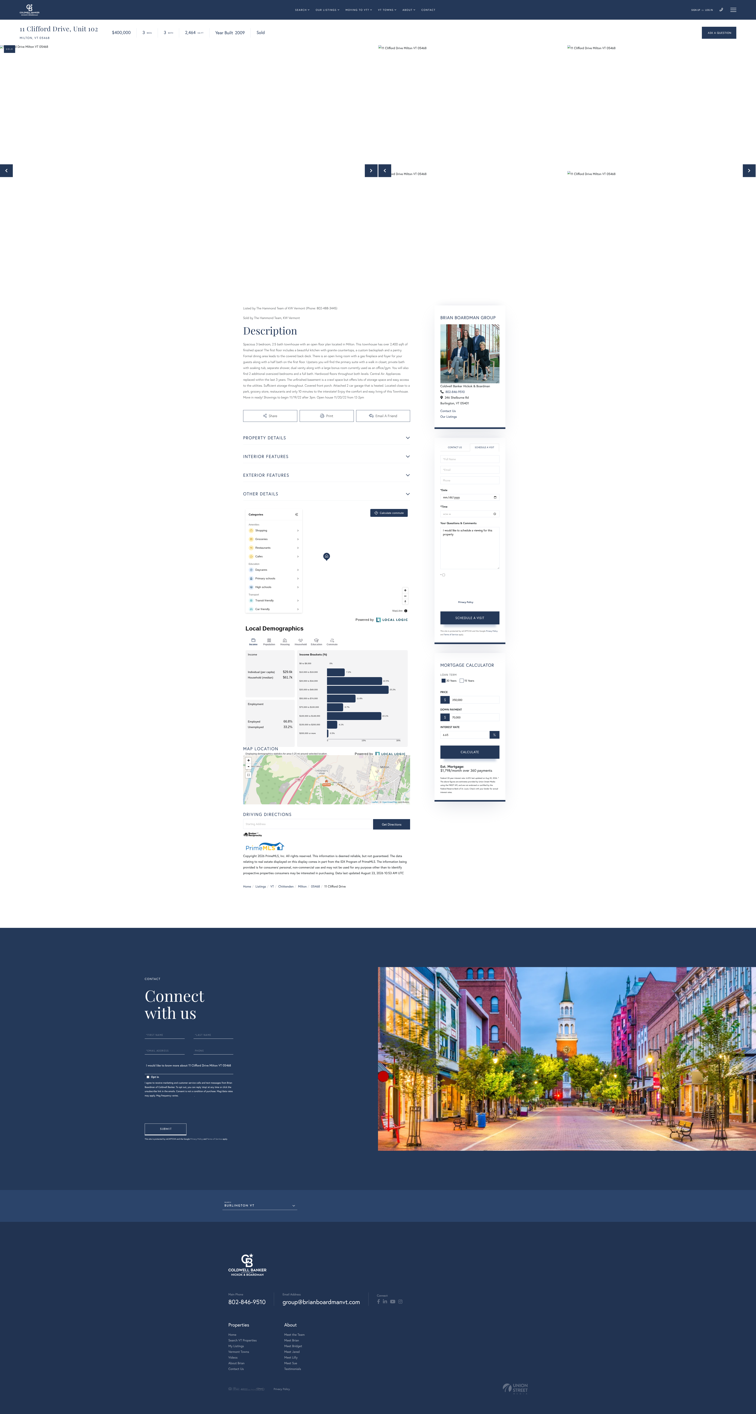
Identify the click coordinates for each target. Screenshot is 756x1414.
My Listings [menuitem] (236, 1346)
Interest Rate (450, 727)
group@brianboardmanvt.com (321, 1302)
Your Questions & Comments (458, 523)
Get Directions (391, 824)
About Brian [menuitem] (236, 1363)
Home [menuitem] (232, 1335)
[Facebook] (378, 1301)
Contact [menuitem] (429, 10)
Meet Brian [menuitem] (291, 1340)
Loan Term (448, 675)
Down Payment (451, 709)
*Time (443, 506)
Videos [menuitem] (233, 1357)
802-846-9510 (455, 392)
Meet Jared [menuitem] (292, 1352)
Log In (709, 10)
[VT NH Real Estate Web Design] (515, 1389)
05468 (315, 886)
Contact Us (448, 411)
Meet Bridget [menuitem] (293, 1346)
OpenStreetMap (389, 802)
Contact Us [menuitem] (236, 1369)
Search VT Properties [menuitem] (242, 1340)
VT (272, 886)
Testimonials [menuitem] (292, 1369)
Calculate (470, 752)
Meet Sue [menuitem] (290, 1363)
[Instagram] (400, 1301)
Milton (302, 886)
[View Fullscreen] (248, 775)
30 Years (451, 680)
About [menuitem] (407, 10)
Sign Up (695, 10)
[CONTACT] (719, 33)
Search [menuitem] (301, 10)
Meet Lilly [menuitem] (291, 1357)
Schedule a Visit (484, 447)
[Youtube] (392, 1301)
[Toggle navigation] (733, 10)
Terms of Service (451, 634)
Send (165, 1129)
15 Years (469, 680)
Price (444, 692)
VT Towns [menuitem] (386, 10)
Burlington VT (239, 1205)
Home (247, 886)
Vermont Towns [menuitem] (238, 1352)
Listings (261, 886)
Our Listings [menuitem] (326, 10)
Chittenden (286, 886)
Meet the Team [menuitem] (294, 1335)
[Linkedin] (385, 1301)
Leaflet (375, 802)
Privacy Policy (465, 602)
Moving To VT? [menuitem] (357, 10)
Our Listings (448, 417)
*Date (443, 490)
